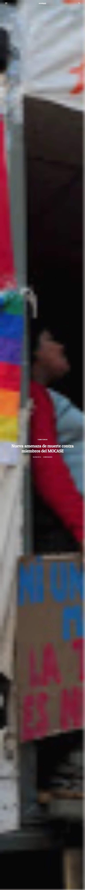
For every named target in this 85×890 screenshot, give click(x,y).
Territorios (42, 439)
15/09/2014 (37, 457)
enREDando (47, 457)
